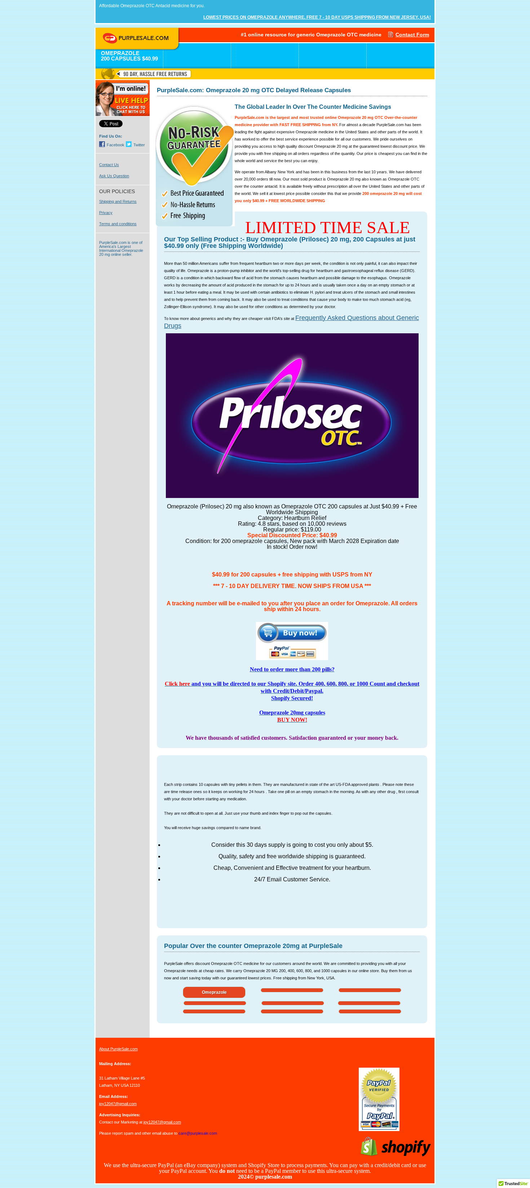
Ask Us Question (114, 176)
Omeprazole (214, 992)
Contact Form (412, 34)
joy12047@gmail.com (118, 1104)
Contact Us (109, 165)
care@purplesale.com (197, 1133)
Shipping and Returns (118, 201)
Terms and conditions (118, 224)
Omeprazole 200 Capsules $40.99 (129, 56)
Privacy (105, 212)
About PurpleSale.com (118, 1049)
